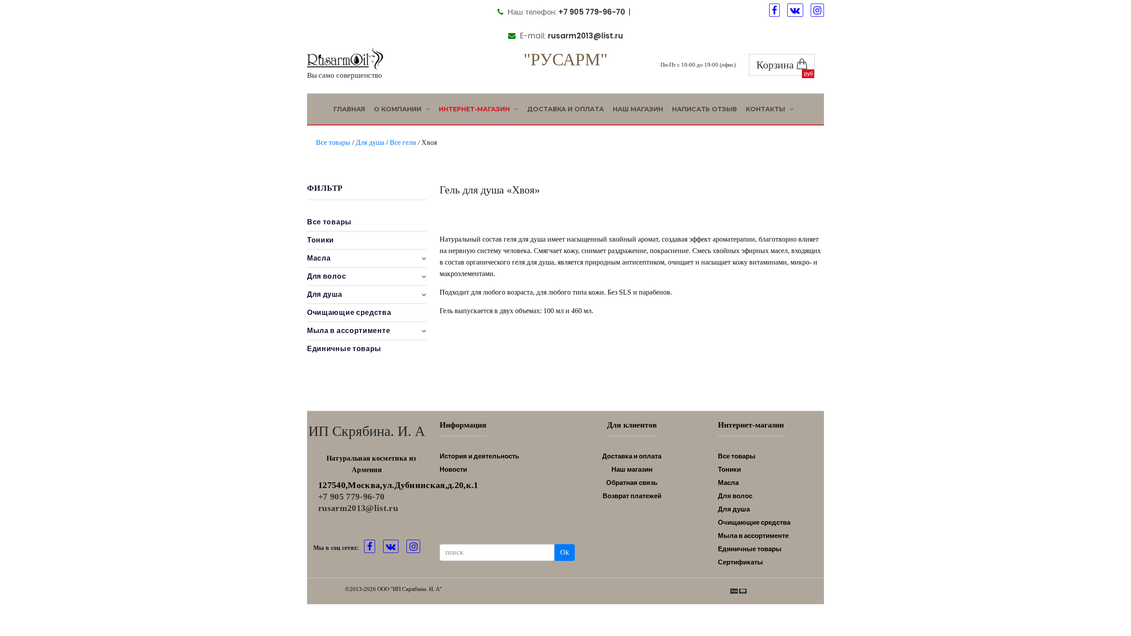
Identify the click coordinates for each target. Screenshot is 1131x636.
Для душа (370, 142)
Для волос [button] (326, 276)
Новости (453, 469)
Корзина (776, 65)
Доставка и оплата (565, 109)
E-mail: (570, 35)
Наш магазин (638, 109)
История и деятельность (479, 456)
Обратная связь (631, 482)
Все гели (403, 142)
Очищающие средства (349, 312)
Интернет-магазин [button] (475, 109)
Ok (564, 552)
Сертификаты (740, 562)
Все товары (333, 142)
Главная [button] (349, 109)
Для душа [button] (324, 294)
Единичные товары (344, 349)
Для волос (735, 495)
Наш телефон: (565, 12)
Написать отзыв (704, 109)
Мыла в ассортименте (753, 535)
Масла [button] (319, 258)
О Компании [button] (398, 109)
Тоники (320, 240)
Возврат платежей (632, 495)
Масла (728, 482)
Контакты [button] (766, 109)
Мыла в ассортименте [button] (348, 331)
